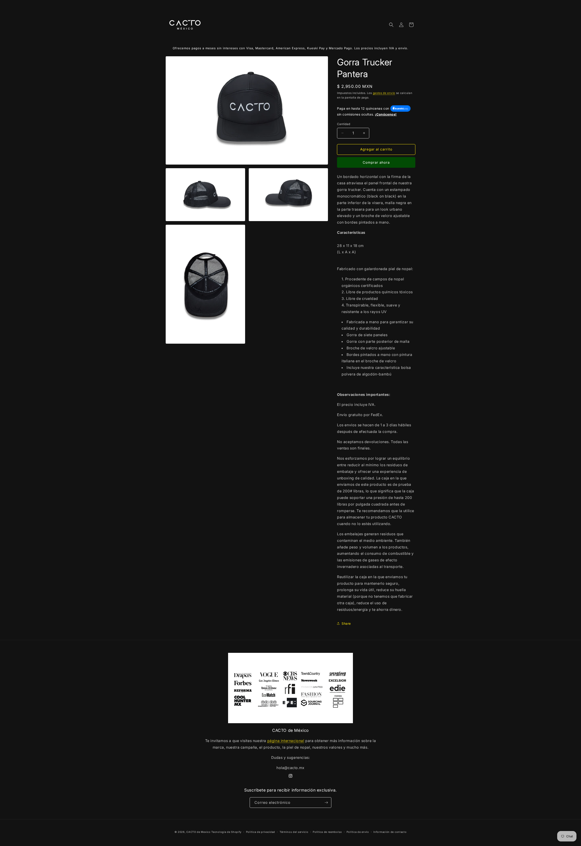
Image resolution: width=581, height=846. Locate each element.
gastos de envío (384, 93)
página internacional (285, 740)
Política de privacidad (260, 832)
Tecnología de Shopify (226, 832)
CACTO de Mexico (198, 832)
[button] (391, 25)
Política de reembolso (327, 832)
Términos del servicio (294, 832)
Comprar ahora (376, 162)
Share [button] (346, 623)
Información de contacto (389, 832)
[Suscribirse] (326, 802)
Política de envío (358, 832)
